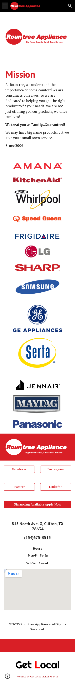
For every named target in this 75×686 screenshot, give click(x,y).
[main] (37, 108)
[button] (5, 6)
